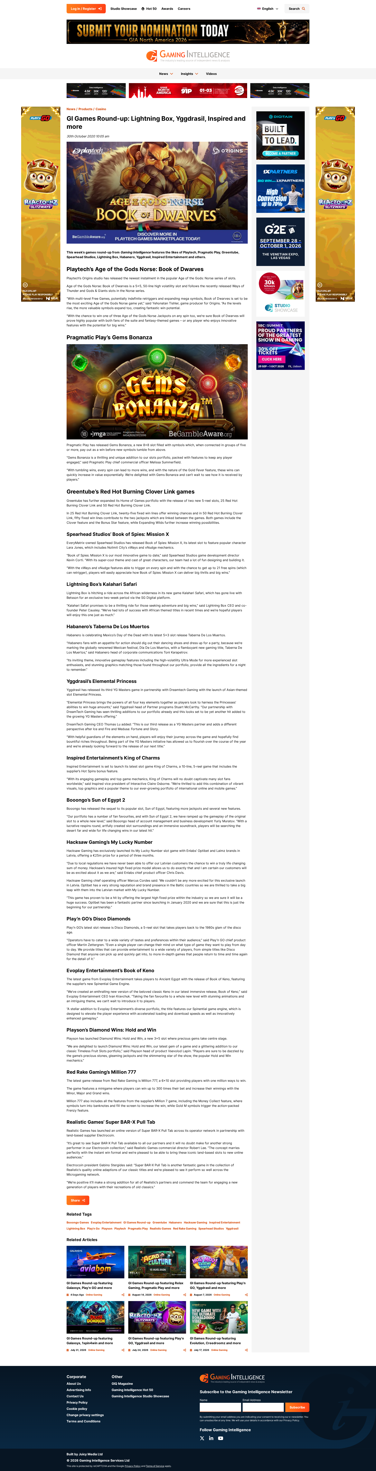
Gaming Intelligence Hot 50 (132, 1390)
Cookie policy (77, 1409)
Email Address (252, 1400)
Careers (184, 9)
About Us (74, 1384)
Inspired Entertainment (224, 1222)
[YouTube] (220, 1438)
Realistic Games (160, 1228)
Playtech (120, 1228)
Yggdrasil (232, 1228)
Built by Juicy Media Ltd (85, 1454)
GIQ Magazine (122, 1384)
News (71, 109)
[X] (202, 1438)
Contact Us (75, 1396)
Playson (107, 1228)
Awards (167, 9)
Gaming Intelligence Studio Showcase (140, 1396)
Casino (101, 109)
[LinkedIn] (211, 1438)
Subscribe (297, 1407)
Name (203, 1400)
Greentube (160, 1222)
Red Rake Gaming (184, 1228)
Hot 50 (151, 9)
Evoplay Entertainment (106, 1222)
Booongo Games (78, 1222)
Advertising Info (79, 1390)
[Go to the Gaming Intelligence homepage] (188, 56)
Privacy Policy (77, 1402)
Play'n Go (93, 1228)
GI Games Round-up (137, 1222)
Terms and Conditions (83, 1421)
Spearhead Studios (211, 1228)
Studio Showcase (123, 9)
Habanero (175, 1222)
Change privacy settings (85, 1415)
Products (85, 109)
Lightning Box (76, 1228)
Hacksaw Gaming (195, 1222)
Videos (211, 74)
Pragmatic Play (138, 1228)
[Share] (123, 1294)
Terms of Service (155, 1466)
